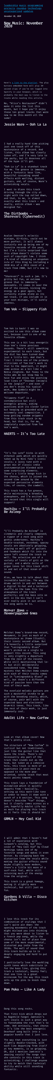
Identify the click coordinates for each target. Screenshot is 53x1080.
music (22, 5)
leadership (11, 5)
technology (35, 8)
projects (9, 8)
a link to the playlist (24, 82)
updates (28, 11)
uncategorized (13, 11)
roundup (21, 8)
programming (35, 5)
